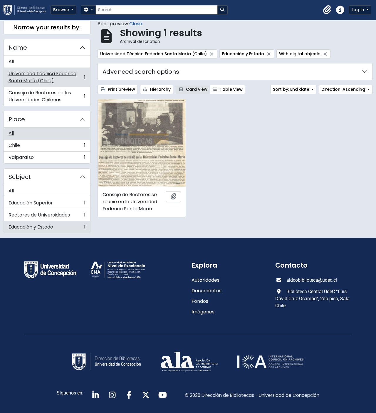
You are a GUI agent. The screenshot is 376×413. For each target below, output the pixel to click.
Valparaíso (46, 158)
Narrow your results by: (47, 27)
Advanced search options (141, 72)
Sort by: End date (291, 89)
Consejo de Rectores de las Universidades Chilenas (46, 96)
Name (18, 47)
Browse (61, 10)
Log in (358, 10)
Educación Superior (46, 204)
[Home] (27, 9)
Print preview (121, 89)
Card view (196, 89)
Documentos (206, 290)
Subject (20, 177)
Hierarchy (160, 89)
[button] (327, 10)
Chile (46, 147)
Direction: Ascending (343, 89)
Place (17, 119)
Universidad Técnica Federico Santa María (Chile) (46, 77)
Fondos (200, 301)
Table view (231, 89)
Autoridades (205, 280)
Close (135, 23)
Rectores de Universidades (46, 216)
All (11, 61)
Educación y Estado (46, 228)
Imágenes (203, 311)
